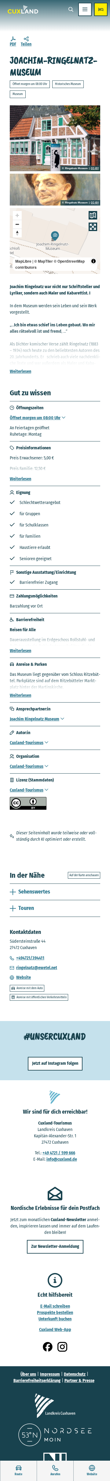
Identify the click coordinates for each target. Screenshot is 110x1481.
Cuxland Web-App (55, 1329)
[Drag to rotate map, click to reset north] (17, 233)
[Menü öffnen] (85, 9)
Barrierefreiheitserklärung (37, 1380)
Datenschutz (75, 1374)
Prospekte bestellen (55, 1312)
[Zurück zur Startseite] (22, 9)
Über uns (28, 1374)
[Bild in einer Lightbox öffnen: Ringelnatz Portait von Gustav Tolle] (55, 190)
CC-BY (95, 168)
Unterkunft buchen (55, 1319)
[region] (55, 241)
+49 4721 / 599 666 (58, 1153)
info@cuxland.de (61, 1159)
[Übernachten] (101, 9)
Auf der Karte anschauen (84, 875)
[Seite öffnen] (55, 1406)
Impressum (50, 1374)
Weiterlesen (20, 371)
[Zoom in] (17, 215)
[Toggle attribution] (93, 261)
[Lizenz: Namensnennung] (28, 808)
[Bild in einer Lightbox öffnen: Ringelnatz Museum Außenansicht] (55, 138)
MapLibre (23, 261)
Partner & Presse (79, 1380)
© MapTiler (43, 261)
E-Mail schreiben (55, 1306)
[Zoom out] (17, 224)
